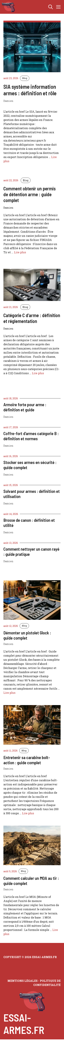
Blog (24, 78)
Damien (8, 416)
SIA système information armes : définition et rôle (29, 89)
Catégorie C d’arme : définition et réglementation (31, 318)
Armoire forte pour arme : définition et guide (24, 407)
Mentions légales (23, 980)
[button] (50, 7)
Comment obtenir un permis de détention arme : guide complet (29, 194)
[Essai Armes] (8, 7)
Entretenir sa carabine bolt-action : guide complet (26, 760)
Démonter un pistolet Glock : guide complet (27, 635)
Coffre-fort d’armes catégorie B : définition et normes (31, 436)
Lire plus (20, 252)
